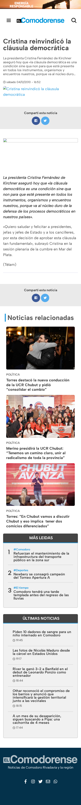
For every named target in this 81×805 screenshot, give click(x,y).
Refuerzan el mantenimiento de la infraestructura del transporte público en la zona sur (41, 556)
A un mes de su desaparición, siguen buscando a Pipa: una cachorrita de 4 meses (37, 719)
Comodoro (23, 549)
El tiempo (22, 588)
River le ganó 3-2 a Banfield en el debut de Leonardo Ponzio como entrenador (40, 672)
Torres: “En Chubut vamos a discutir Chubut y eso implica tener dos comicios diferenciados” (38, 521)
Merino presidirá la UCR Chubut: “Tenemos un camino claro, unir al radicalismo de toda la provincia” (36, 453)
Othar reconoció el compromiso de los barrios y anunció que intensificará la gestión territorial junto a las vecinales (41, 696)
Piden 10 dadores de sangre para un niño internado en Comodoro (42, 633)
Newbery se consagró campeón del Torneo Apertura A (39, 576)
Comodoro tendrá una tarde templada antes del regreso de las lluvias (41, 595)
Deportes (22, 570)
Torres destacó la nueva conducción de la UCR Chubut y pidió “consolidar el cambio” (37, 385)
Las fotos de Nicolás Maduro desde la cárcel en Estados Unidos (41, 652)
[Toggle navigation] (8, 20)
